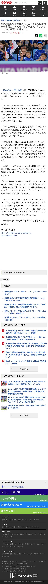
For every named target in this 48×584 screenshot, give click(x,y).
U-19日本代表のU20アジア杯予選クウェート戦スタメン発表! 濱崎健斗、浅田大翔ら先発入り (26, 338)
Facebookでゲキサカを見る (14, 487)
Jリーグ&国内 (12, 519)
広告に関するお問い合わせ (9, 566)
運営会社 (23, 561)
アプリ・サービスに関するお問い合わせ (13, 568)
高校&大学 (21, 519)
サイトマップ (32, 561)
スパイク (36, 519)
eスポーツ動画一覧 (17, 546)
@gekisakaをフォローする (14, 482)
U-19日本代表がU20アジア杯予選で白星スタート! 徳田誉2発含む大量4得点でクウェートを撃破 (26, 332)
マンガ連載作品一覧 (22, 544)
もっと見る (24, 369)
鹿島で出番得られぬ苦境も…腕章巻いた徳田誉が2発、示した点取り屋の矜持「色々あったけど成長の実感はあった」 (26, 354)
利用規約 (41, 561)
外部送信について (22, 563)
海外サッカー (28, 519)
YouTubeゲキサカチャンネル (10, 534)
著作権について (14, 561)
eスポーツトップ (34, 544)
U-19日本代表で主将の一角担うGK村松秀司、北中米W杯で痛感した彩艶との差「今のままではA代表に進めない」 (26, 346)
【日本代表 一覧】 (15, 33)
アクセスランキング (19, 554)
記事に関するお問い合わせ (27, 566)
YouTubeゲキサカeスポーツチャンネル (30, 534)
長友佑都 (18, 90)
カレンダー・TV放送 (32, 554)
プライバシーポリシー (8, 563)
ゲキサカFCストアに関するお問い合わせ (13, 571)
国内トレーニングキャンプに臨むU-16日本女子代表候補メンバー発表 (26, 362)
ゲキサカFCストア (7, 554)
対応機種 (4, 561)
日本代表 (7, 90)
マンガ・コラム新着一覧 (9, 544)
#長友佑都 (5, 279)
